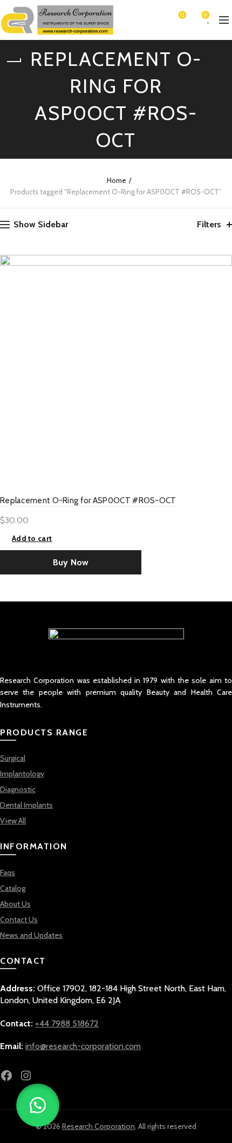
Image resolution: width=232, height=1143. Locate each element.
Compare (222, 283)
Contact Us (19, 919)
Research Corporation (98, 1126)
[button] (37, 1105)
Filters (209, 224)
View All (13, 821)
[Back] (13, 61)
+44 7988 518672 (67, 1023)
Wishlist (182, 15)
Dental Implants (26, 805)
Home (116, 180)
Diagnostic (18, 789)
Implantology (22, 774)
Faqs (7, 872)
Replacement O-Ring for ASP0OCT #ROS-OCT (88, 500)
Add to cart (32, 538)
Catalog (12, 888)
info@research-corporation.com (83, 1046)
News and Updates (31, 935)
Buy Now (71, 562)
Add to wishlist (222, 264)
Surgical (12, 758)
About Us (15, 904)
